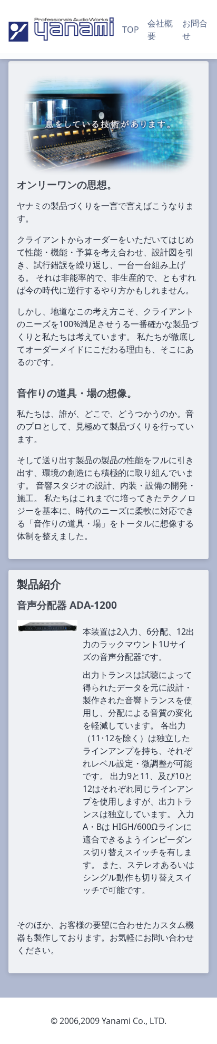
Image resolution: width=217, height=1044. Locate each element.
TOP (130, 29)
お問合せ (195, 29)
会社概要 (160, 29)
